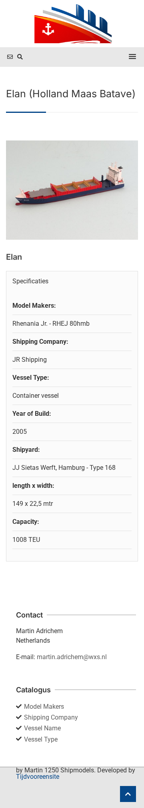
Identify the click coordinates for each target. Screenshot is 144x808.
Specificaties (30, 281)
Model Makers (44, 706)
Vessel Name (42, 728)
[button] (132, 56)
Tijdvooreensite (37, 776)
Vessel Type (41, 739)
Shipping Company (51, 717)
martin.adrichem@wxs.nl (72, 657)
